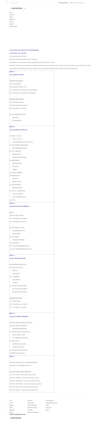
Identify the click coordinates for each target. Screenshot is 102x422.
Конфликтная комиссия (51, 402)
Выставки (11, 14)
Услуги (11, 12)
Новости (11, 21)
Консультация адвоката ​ (33, 412)
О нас (10, 400)
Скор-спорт (48, 407)
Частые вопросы (13, 26)
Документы (12, 19)
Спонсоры (30, 409)
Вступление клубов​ (32, 407)
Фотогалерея (31, 402)
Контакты (11, 24)
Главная (14, 40)
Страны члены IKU (32, 405)
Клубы (11, 17)
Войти (47, 405)
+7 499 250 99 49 (16, 8)
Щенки (47, 409)
